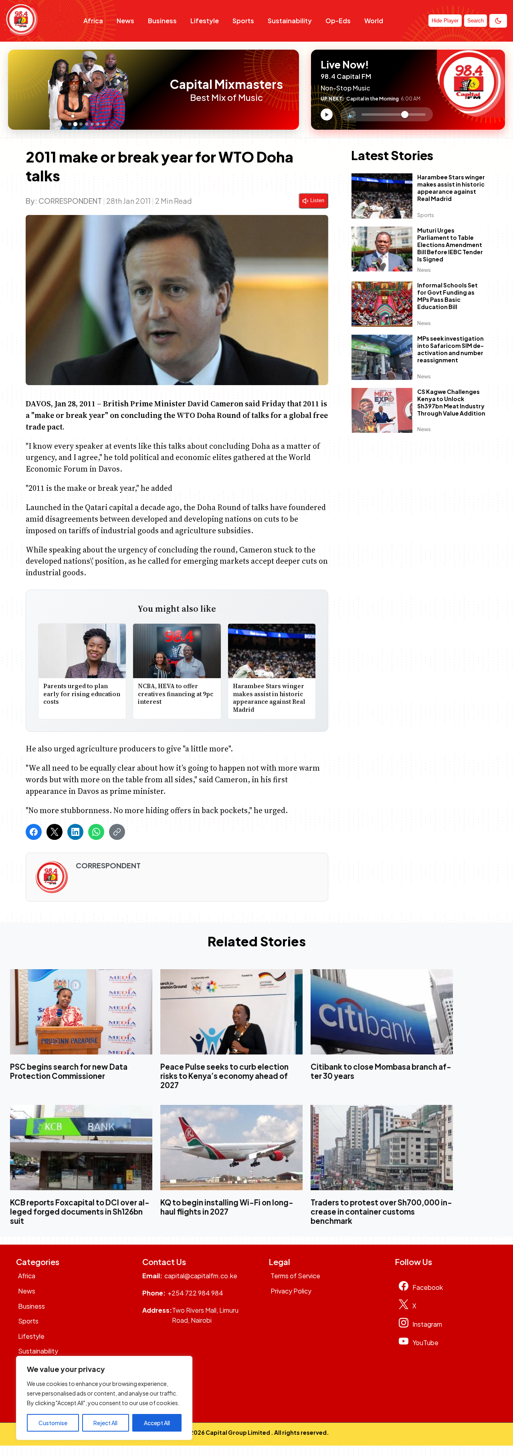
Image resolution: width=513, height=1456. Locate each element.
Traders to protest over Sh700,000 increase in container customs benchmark (381, 1211)
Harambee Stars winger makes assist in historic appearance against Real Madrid (269, 698)
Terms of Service (295, 1275)
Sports (243, 20)
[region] (104, 1398)
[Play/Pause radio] (327, 114)
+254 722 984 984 (195, 1293)
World (373, 20)
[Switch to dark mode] (498, 21)
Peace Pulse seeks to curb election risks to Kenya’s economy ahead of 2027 (224, 1075)
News (125, 20)
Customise (52, 1422)
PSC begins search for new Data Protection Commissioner (68, 1071)
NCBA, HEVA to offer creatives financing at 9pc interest (175, 694)
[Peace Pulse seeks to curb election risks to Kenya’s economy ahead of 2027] (231, 1011)
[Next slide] (159, 90)
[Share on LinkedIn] (75, 832)
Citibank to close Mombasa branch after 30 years (381, 1071)
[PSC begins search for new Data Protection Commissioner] (81, 1011)
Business (162, 20)
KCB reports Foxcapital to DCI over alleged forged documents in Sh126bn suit (79, 1211)
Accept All (157, 1422)
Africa (93, 20)
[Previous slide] (16, 90)
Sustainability (290, 20)
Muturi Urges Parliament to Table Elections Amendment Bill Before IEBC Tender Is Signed (450, 245)
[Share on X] (54, 832)
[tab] (69, 124)
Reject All (105, 1422)
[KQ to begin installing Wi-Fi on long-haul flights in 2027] (231, 1147)
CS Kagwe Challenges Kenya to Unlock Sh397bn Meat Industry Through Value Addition (451, 402)
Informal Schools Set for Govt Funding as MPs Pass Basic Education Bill (447, 296)
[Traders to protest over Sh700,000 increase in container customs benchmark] (382, 1147)
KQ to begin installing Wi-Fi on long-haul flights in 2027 (226, 1207)
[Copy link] (117, 832)
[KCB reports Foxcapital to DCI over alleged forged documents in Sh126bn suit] (81, 1147)
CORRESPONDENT (70, 200)
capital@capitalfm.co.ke (200, 1275)
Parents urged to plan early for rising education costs (81, 694)
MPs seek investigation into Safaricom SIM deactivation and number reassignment (450, 349)
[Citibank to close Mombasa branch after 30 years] (382, 1011)
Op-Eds (338, 20)
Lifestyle (204, 20)
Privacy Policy (291, 1291)
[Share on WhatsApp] (96, 832)
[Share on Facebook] (34, 832)
